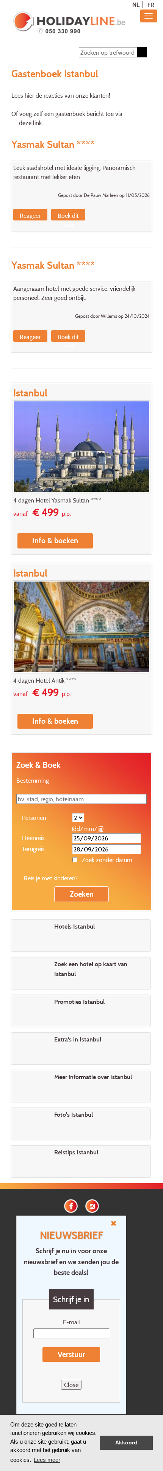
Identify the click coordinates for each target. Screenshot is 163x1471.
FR (150, 4)
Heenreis (33, 838)
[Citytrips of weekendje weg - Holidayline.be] (69, 23)
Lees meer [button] (47, 1460)
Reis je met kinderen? (51, 878)
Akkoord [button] (126, 1443)
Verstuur (71, 1354)
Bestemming (32, 780)
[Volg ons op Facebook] (71, 1205)
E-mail (71, 1322)
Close (71, 1385)
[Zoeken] (142, 52)
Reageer (30, 215)
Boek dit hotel (68, 220)
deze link (30, 123)
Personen (34, 817)
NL (135, 4)
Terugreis (33, 849)
